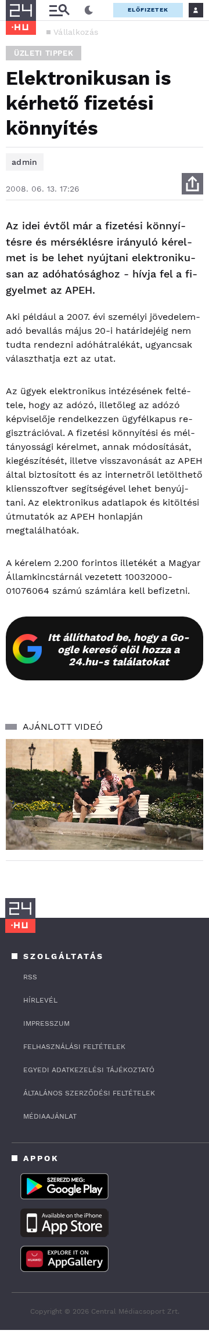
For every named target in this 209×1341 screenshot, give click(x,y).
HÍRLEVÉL (40, 1000)
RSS (30, 977)
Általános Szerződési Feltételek (89, 1093)
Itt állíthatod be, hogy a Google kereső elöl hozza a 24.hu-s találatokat (118, 649)
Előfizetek (148, 9)
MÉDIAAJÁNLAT (50, 1116)
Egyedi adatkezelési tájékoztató (88, 1070)
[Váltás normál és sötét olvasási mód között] (89, 10)
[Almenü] (59, 10)
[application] (104, 794)
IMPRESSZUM (46, 1023)
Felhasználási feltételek (74, 1047)
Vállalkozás (75, 32)
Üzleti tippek (43, 53)
